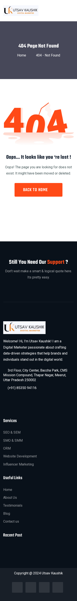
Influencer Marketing (18, 464)
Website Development (20, 456)
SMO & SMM (13, 440)
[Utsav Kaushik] (20, 10)
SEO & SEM (12, 432)
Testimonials (12, 505)
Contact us (11, 521)
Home (22, 55)
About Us (10, 498)
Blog (6, 514)
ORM (7, 448)
